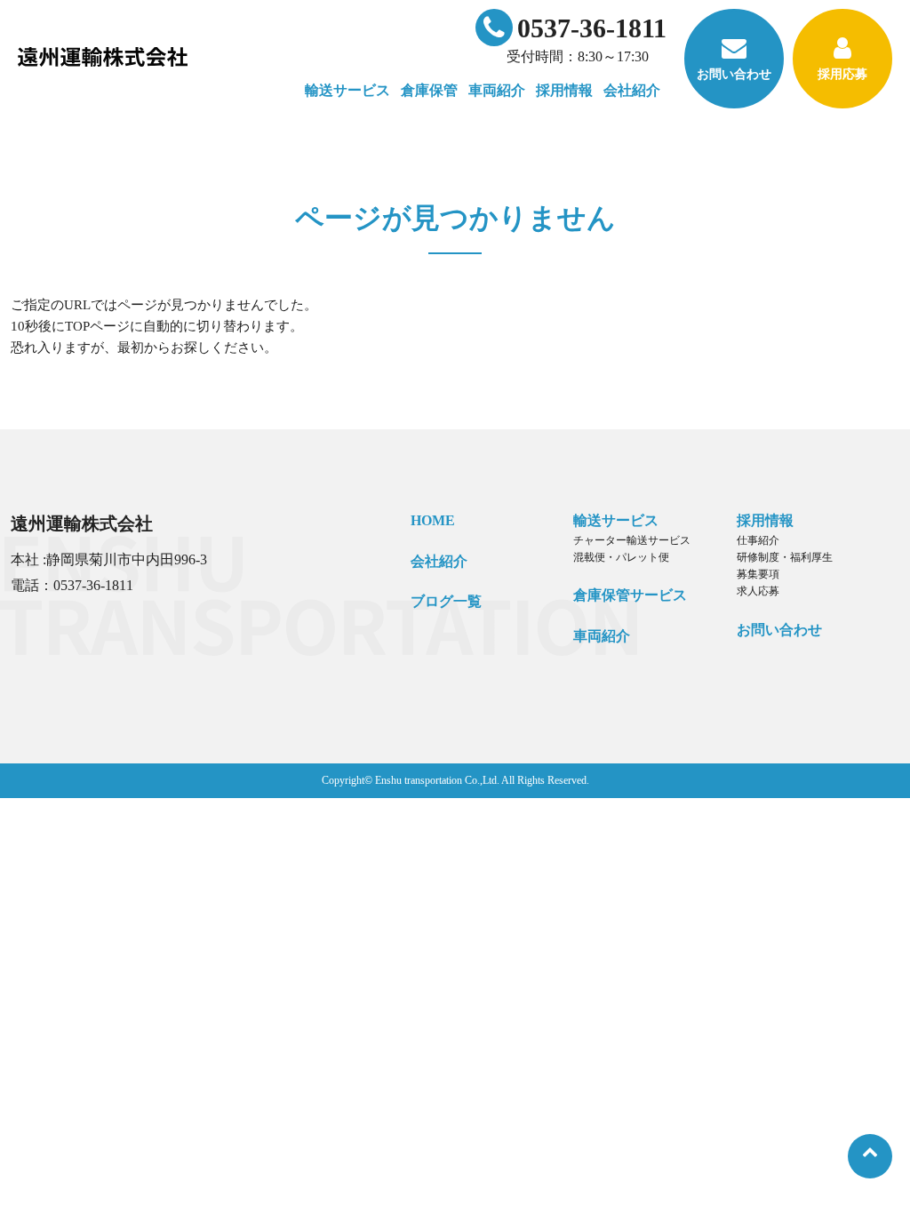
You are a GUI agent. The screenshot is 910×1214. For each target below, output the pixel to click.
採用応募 (842, 74)
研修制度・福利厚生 (785, 557)
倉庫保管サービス (630, 595)
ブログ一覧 (446, 601)
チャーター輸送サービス (631, 540)
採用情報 (765, 520)
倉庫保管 (429, 90)
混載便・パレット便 (621, 557)
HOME (433, 520)
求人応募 (758, 591)
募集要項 (758, 574)
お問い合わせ (734, 74)
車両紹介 (496, 90)
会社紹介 (439, 561)
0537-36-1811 (592, 28)
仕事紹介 (758, 540)
